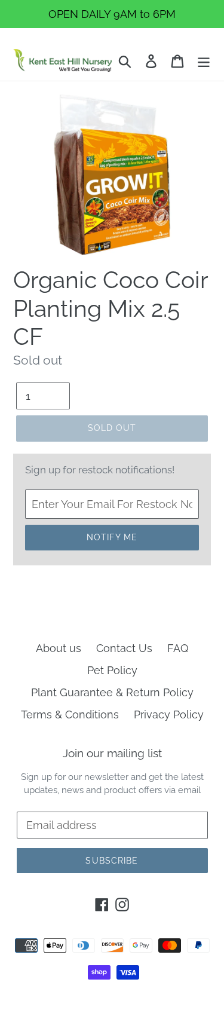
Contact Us (124, 648)
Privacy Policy (169, 714)
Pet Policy (112, 670)
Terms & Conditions (70, 714)
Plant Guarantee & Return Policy (112, 692)
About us (58, 648)
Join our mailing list (112, 753)
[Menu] (204, 60)
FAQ (177, 648)
